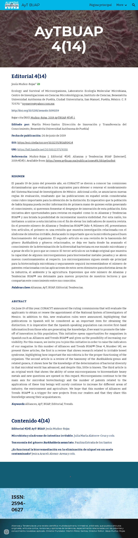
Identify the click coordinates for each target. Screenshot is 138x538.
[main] (69, 38)
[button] (133, 5)
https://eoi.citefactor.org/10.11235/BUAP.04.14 (45, 142)
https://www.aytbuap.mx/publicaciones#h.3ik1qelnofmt (80, 160)
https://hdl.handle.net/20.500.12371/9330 (42, 149)
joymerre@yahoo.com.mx (38, 103)
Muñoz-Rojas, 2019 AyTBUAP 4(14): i (52, 117)
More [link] (119, 5)
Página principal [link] (100, 5)
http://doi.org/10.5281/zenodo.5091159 (35, 110)
